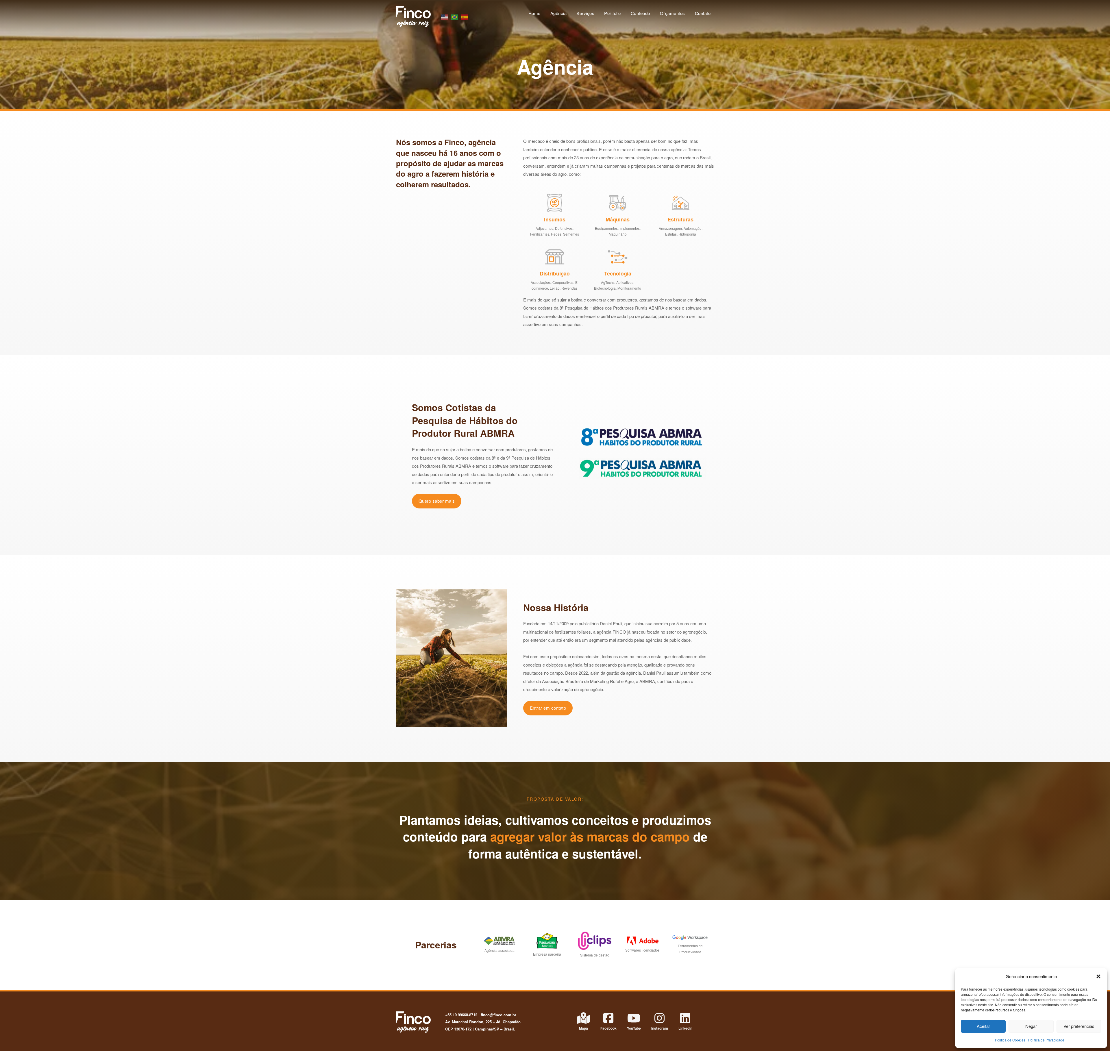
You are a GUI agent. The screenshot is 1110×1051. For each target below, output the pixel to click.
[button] (1098, 976)
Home (534, 13)
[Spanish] (464, 16)
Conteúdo (640, 13)
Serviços (585, 13)
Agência (558, 13)
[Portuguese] (454, 16)
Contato (703, 13)
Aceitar (983, 1026)
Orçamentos (672, 13)
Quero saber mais (437, 501)
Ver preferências (1078, 1026)
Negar (1031, 1026)
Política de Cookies (1010, 1039)
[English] (445, 16)
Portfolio (612, 13)
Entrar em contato (548, 708)
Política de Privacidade (1046, 1039)
